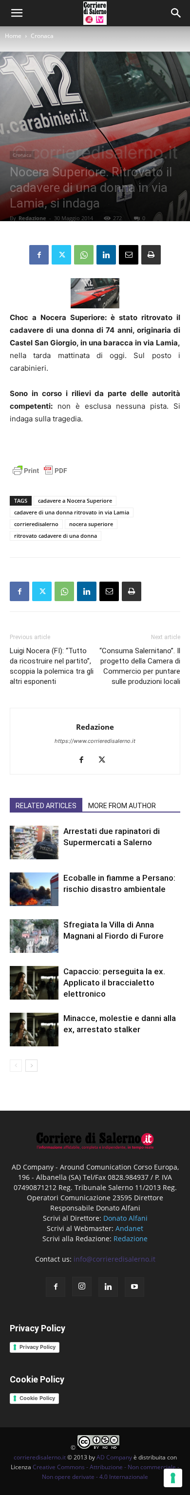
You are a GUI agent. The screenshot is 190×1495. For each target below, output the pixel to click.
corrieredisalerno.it (40, 1457)
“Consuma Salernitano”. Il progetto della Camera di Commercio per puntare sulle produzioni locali (139, 666)
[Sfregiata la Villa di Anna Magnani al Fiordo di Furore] (34, 936)
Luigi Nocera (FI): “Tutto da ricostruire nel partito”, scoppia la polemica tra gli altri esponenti (52, 666)
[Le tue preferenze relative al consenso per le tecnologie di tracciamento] (173, 1478)
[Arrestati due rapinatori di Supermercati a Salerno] (34, 842)
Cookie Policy (37, 1398)
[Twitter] (61, 255)
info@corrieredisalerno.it (114, 1259)
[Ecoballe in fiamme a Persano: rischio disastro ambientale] (34, 889)
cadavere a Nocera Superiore (75, 500)
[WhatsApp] (84, 255)
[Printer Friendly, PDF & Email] (40, 475)
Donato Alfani (125, 1218)
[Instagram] (82, 1286)
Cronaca (42, 36)
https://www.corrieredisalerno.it (95, 741)
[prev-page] (16, 1066)
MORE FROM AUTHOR (122, 806)
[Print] (151, 255)
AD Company (114, 1457)
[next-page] (31, 1066)
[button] (176, 13)
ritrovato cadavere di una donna (55, 535)
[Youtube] (134, 1287)
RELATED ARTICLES (46, 806)
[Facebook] (39, 255)
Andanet (129, 1228)
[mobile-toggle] (16, 13)
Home (13, 36)
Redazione (32, 218)
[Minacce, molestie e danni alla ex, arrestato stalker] (34, 1029)
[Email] (128, 255)
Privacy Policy (37, 1347)
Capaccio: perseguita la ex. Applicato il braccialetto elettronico (114, 982)
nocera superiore (91, 524)
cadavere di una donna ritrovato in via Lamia (71, 512)
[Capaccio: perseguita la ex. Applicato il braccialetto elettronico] (34, 983)
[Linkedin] (106, 255)
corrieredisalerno (36, 524)
